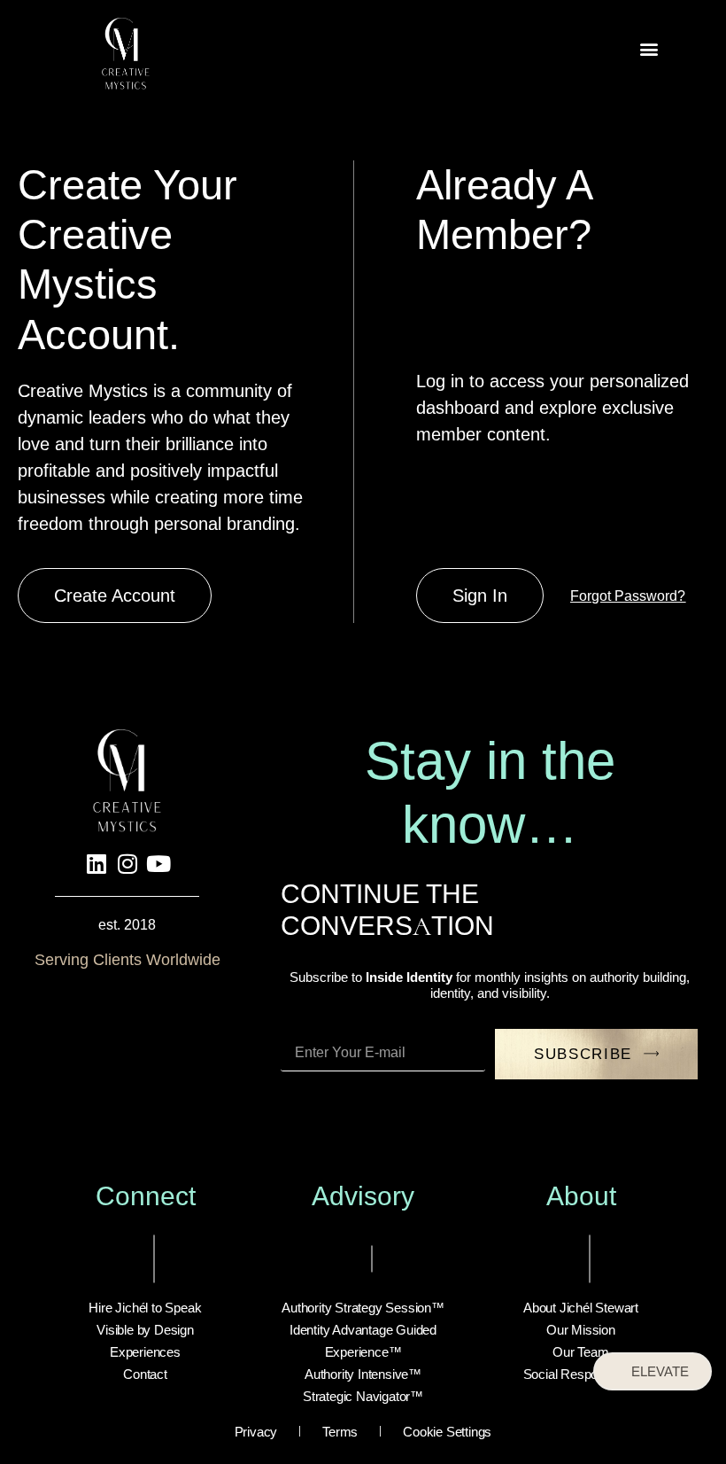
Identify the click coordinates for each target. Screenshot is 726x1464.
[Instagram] (127, 863)
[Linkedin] (96, 863)
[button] (648, 49)
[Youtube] (158, 863)
